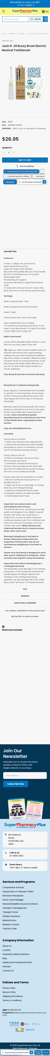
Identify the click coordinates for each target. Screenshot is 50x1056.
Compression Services (13, 887)
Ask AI (37, 19)
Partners (7, 966)
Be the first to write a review (25, 616)
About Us (7, 946)
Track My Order (10, 928)
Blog (5, 958)
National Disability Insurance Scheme (20, 904)
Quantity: (7, 148)
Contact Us (8, 970)
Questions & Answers (25, 603)
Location (7, 950)
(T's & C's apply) (24, 5)
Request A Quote (11, 924)
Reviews (25, 596)
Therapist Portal (10, 912)
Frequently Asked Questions (16, 954)
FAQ (25, 589)
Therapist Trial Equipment (15, 908)
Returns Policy (9, 992)
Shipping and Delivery (13, 996)
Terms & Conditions (12, 1000)
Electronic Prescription (13, 895)
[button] (25, 616)
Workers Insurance (11, 916)
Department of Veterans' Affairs (18, 891)
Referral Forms (9, 920)
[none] (25, 83)
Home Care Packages (13, 899)
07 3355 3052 (16, 854)
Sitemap (33, 1048)
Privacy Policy (9, 988)
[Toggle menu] (3, 11)
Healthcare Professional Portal (17, 962)
